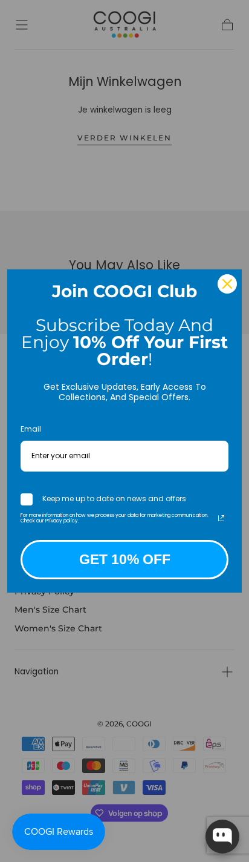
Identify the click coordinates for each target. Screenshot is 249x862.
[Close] (227, 283)
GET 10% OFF (124, 559)
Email (31, 429)
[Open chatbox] (222, 837)
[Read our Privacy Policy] (221, 518)
